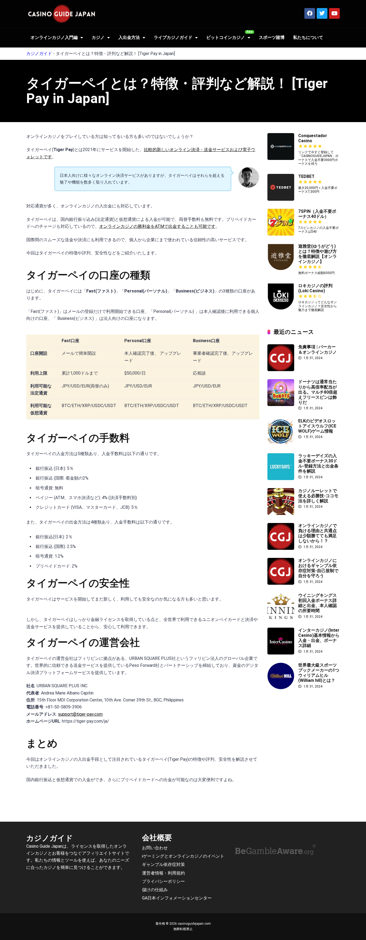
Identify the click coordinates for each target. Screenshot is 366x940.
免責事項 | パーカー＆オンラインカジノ (317, 349)
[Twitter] (322, 13)
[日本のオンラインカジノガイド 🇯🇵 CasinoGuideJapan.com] (61, 14)
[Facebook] (309, 13)
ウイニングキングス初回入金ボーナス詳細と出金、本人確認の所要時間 (317, 603)
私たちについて (308, 37)
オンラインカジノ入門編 (54, 37)
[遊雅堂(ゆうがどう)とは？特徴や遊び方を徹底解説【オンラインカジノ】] (280, 269)
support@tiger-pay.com (80, 714)
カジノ (98, 37)
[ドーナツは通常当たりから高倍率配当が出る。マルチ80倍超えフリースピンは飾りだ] (280, 404)
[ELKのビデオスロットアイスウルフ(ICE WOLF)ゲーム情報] (280, 443)
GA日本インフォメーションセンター (177, 898)
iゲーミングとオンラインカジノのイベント (183, 856)
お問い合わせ (155, 847)
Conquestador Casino (312, 138)
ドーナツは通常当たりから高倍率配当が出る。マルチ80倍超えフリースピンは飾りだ (317, 392)
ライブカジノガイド (173, 37)
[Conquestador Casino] (280, 158)
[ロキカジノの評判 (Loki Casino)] (280, 308)
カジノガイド (39, 53)
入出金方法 (129, 37)
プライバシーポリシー (163, 881)
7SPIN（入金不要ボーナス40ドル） (317, 214)
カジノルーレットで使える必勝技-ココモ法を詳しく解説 (318, 495)
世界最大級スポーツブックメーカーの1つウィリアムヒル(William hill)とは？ (318, 673)
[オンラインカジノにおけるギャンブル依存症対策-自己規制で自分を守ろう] (280, 583)
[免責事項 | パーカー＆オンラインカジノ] (280, 369)
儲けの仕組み (155, 889)
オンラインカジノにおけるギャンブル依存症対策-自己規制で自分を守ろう (318, 568)
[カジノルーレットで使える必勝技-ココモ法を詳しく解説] (280, 513)
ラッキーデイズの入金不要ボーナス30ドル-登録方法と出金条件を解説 (318, 463)
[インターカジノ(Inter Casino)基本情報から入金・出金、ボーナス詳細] (280, 653)
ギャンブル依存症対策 (163, 864)
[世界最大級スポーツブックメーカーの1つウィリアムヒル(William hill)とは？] (280, 687)
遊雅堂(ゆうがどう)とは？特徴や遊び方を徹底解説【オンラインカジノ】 (317, 254)
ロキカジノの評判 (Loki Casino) (315, 288)
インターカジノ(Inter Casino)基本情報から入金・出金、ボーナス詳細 (318, 638)
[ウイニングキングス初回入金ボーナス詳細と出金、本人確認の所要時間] (280, 618)
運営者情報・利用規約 (163, 873)
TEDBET (306, 176)
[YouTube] (334, 13)
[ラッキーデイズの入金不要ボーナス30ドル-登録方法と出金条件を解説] (280, 478)
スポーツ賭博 (272, 37)
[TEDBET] (280, 199)
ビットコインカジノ (225, 37)
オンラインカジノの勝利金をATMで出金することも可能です (157, 226)
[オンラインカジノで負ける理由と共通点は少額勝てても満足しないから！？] (280, 548)
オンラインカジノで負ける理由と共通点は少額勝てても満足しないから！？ (317, 533)
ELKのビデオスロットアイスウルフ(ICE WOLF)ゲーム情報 (317, 426)
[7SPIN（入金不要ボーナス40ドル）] (280, 234)
